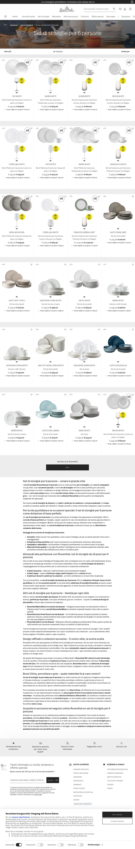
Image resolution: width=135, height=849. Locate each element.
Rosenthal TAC (82, 658)
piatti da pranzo (35, 571)
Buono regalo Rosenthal (83, 792)
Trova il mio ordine (80, 773)
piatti (60, 503)
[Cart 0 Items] (129, 9)
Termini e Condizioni (115, 773)
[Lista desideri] (31, 61)
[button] (14, 17)
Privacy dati (38, 794)
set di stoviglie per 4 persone (47, 723)
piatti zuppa (33, 573)
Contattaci (77, 796)
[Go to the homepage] (66, 9)
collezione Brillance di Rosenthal (72, 695)
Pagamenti (77, 784)
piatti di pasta (67, 573)
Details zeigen (94, 844)
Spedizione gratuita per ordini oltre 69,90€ (40, 749)
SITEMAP (76, 800)
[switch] (40, 844)
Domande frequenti (81, 769)
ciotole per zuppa (53, 573)
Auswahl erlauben (117, 821)
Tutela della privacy (115, 781)
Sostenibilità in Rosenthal (117, 769)
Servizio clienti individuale (67, 747)
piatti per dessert (36, 576)
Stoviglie (14, 25)
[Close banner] (132, 2)
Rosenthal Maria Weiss (36, 607)
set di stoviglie (66, 487)
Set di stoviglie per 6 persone (47, 25)
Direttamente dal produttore (13, 747)
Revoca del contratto (82, 804)
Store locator (79, 788)
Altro (67, 467)
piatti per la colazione (74, 503)
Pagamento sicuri (94, 746)
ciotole (82, 573)
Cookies (110, 784)
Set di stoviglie (27, 25)
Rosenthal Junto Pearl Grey (38, 614)
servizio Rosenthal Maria (56, 609)
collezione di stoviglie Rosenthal (84, 583)
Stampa (110, 788)
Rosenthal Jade (33, 622)
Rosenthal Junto (80, 663)
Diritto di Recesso (114, 777)
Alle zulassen (117, 815)
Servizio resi (121, 746)
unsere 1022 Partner (21, 817)
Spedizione (77, 777)
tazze (106, 503)
